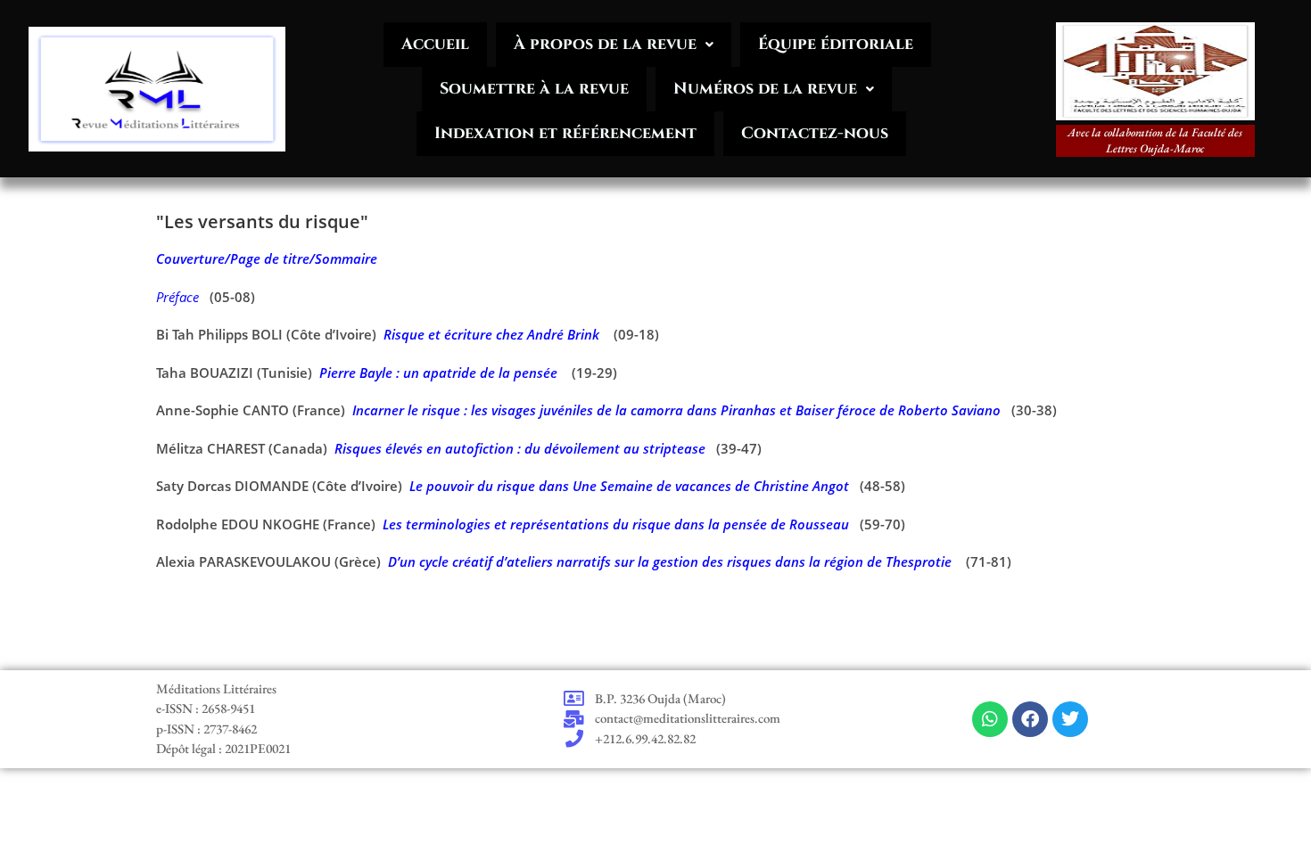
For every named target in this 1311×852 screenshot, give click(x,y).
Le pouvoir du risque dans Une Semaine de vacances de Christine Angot (629, 486)
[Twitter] (1070, 719)
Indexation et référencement (565, 133)
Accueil (435, 44)
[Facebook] (1030, 719)
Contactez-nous (814, 133)
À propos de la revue (605, 44)
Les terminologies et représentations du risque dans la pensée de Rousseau (616, 524)
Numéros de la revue (765, 89)
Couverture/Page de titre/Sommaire (266, 258)
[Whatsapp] (990, 719)
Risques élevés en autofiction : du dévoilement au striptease (519, 448)
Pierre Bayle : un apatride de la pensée (438, 372)
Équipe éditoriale (835, 44)
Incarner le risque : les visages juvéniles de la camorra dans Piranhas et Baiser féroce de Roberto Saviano (676, 410)
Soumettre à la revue (534, 89)
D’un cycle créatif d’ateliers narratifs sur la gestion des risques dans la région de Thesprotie (670, 561)
